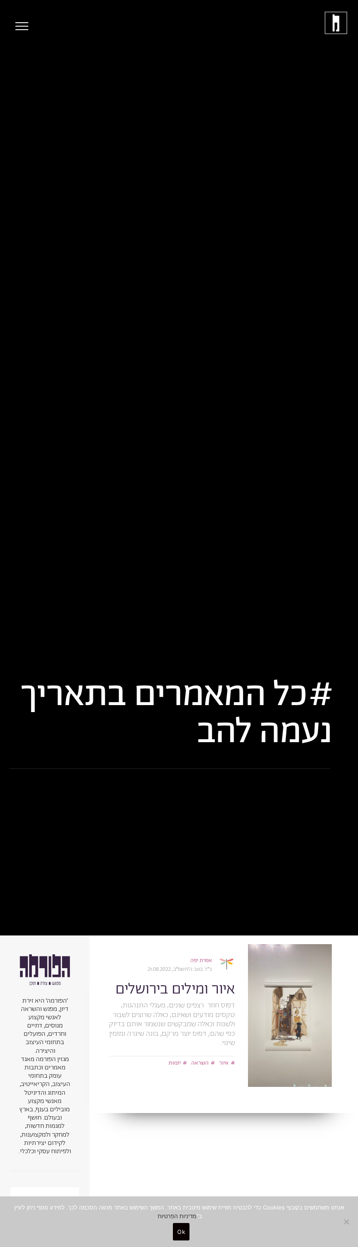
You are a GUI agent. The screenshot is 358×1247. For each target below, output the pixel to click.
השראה (200, 1063)
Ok (181, 1231)
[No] (347, 1221)
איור (224, 1063)
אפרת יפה (201, 960)
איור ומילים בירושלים (175, 989)
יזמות (175, 1063)
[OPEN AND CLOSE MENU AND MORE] (19, 26)
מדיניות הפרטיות (177, 1216)
